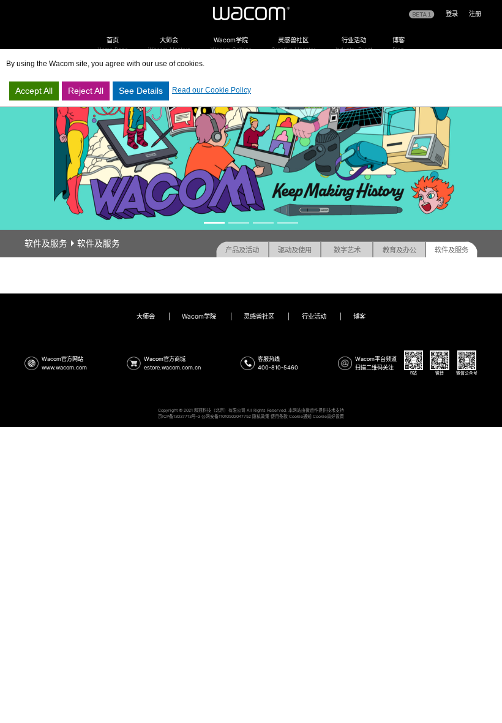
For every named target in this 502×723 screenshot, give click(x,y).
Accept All (34, 91)
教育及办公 (399, 250)
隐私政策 (260, 416)
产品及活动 (242, 250)
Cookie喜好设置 (328, 416)
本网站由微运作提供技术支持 (316, 410)
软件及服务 (451, 250)
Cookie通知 (300, 416)
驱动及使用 (295, 250)
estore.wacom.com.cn (172, 367)
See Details (141, 91)
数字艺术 (347, 250)
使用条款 (279, 416)
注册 (475, 13)
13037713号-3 (186, 416)
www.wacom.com (64, 367)
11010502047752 (235, 416)
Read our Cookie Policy (211, 90)
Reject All (85, 91)
